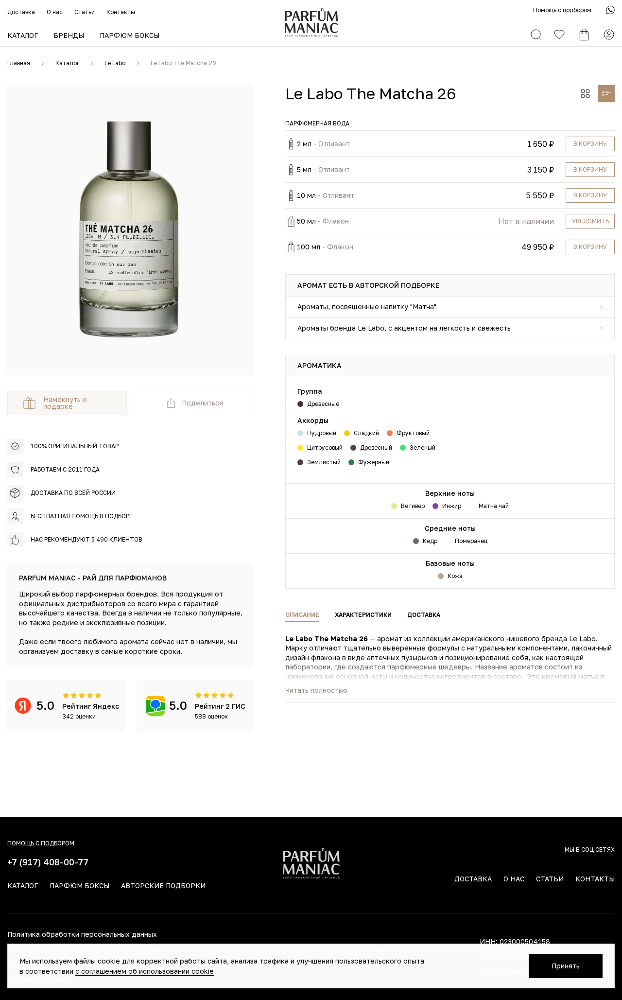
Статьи (84, 12)
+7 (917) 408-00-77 (47, 862)
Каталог (22, 35)
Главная (18, 63)
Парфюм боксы (129, 35)
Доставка (21, 12)
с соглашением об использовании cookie (144, 971)
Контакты (120, 12)
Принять (566, 966)
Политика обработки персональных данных (82, 934)
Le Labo (114, 63)
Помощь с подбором (562, 10)
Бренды (68, 35)
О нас (55, 12)
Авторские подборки (163, 885)
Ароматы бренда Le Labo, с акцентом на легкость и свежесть (404, 328)
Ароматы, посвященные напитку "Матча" (366, 306)
